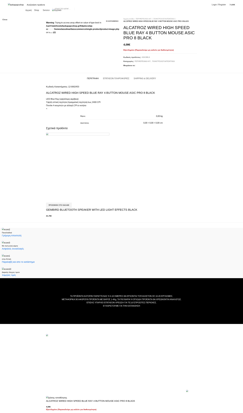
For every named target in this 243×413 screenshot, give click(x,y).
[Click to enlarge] (51, 29)
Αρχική (100, 341)
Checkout (102, 349)
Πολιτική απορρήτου (106, 360)
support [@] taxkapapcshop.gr (59, 355)
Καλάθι (101, 345)
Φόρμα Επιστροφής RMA (108, 364)
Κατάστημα (102, 353)
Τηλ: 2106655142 (54, 376)
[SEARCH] (78, 5)
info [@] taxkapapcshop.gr (68, 347)
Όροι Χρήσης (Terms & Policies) (111, 356)
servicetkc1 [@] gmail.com (57, 359)
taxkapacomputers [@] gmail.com (61, 351)
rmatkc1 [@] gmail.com (56, 370)
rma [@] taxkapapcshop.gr (77, 366)
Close (4, 19)
